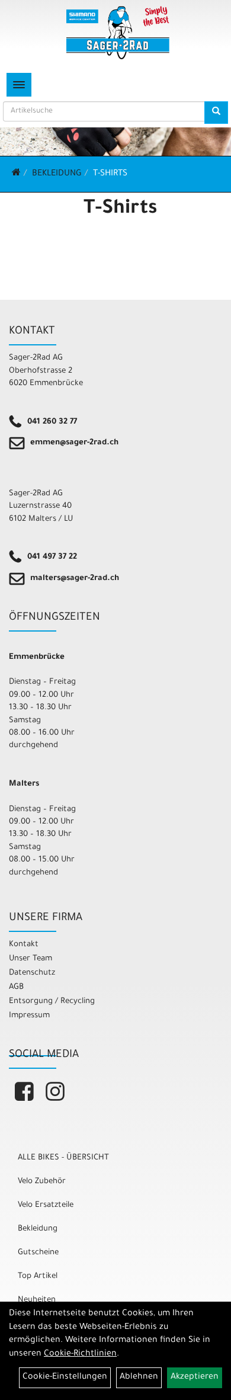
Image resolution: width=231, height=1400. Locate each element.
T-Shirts (110, 174)
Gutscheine (38, 1252)
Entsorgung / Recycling (52, 1001)
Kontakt (23, 944)
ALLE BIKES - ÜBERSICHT (63, 1158)
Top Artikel (37, 1276)
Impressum (29, 1015)
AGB (16, 987)
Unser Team (30, 958)
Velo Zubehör (42, 1181)
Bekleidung (57, 174)
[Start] (16, 174)
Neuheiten (37, 1300)
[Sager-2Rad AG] (118, 32)
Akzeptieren (195, 1377)
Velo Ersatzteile (45, 1205)
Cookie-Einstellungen (65, 1377)
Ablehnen (139, 1377)
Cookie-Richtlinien (80, 1354)
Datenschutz (32, 973)
